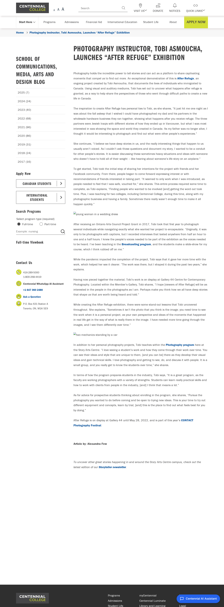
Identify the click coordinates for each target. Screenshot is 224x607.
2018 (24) (24, 153)
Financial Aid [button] (96, 22)
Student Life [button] (151, 22)
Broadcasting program (136, 244)
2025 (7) (23, 92)
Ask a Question (32, 296)
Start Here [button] (25, 22)
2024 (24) (24, 101)
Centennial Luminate (152, 601)
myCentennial (147, 595)
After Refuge (185, 78)
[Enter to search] (130, 8)
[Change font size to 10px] (58, 10)
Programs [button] (50, 22)
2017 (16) (24, 162)
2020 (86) (24, 136)
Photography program (180, 345)
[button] (146, 8)
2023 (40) (24, 110)
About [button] (174, 22)
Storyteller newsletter (112, 467)
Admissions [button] (73, 22)
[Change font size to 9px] (54, 10)
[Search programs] (63, 231)
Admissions (115, 601)
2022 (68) (24, 118)
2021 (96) (24, 127)
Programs (114, 595)
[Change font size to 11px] (62, 10)
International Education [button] (123, 22)
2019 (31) (24, 144)
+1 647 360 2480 (33, 289)
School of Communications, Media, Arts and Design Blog (36, 70)
